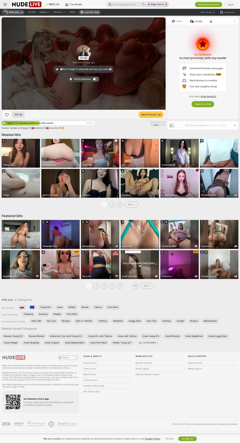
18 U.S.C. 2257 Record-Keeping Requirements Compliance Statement (204, 424)
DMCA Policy (89, 374)
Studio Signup (142, 369)
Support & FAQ (195, 363)
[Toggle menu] (5, 4)
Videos (45, 12)
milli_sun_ (8, 299)
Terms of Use (89, 369)
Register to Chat (203, 104)
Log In (231, 4)
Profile (32, 12)
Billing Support (195, 369)
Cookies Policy (90, 380)
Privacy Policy (90, 363)
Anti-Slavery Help (91, 392)
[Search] (143, 4)
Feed (72, 12)
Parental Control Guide (93, 386)
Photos (60, 12)
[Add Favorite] (7, 114)
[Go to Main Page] (26, 4)
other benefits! (208, 96)
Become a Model (144, 363)
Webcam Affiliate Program (148, 374)
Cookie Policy (152, 438)
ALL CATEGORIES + (148, 342)
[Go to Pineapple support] (51, 424)
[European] (32, 307)
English (65, 357)
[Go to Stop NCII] (67, 424)
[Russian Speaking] (22, 307)
